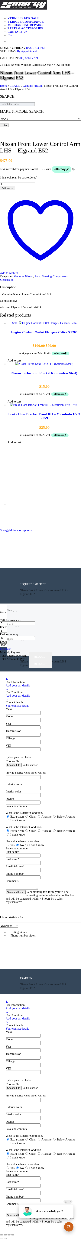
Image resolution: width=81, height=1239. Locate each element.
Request (40, 656)
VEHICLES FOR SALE (23, 18)
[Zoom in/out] (1, 1234)
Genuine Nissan (32, 85)
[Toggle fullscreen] (5, 1234)
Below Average (65, 816)
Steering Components (55, 276)
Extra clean (17, 816)
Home (3, 85)
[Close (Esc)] (12, 1234)
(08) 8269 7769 (28, 58)
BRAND (15, 85)
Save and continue (17, 806)
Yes (12, 845)
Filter (4, 125)
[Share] (9, 1234)
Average (46, 816)
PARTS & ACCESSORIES (25, 28)
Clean (32, 816)
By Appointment (27, 51)
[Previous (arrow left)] (1, 1238)
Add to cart (8, 188)
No (21, 845)
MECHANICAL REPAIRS (25, 25)
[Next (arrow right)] (5, 1238)
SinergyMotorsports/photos (16, 530)
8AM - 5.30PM (35, 47)
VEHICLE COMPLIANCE (26, 21)
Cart (11, 35)
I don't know (17, 820)
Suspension (7, 279)
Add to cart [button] (14, 360)
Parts (37, 276)
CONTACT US (18, 31)
